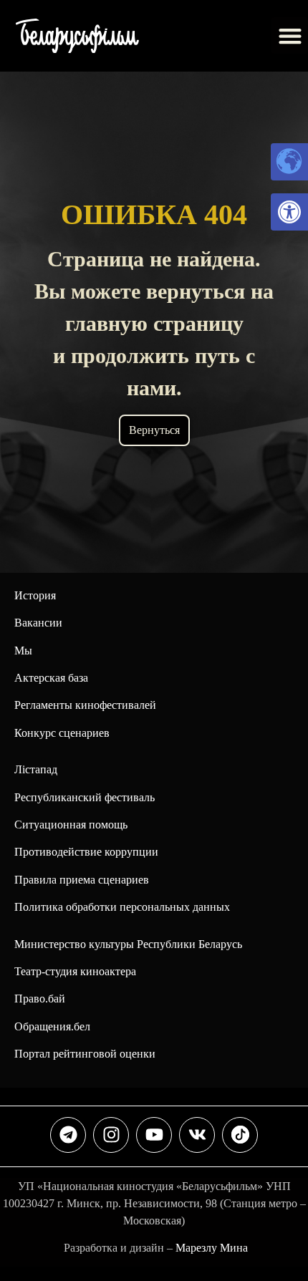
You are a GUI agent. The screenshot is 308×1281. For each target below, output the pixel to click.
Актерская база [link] (51, 678)
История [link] (35, 595)
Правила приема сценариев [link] (81, 880)
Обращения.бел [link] (52, 1026)
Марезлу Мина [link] (211, 1248)
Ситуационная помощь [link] (70, 824)
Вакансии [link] (38, 623)
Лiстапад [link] (35, 769)
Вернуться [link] (154, 430)
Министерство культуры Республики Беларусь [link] (128, 944)
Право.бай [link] (39, 998)
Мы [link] (23, 650)
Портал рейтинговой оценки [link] (84, 1054)
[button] (289, 35)
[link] (289, 212)
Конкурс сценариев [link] (62, 733)
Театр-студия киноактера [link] (75, 971)
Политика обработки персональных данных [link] (122, 907)
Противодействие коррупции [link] (86, 852)
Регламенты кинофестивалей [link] (85, 705)
